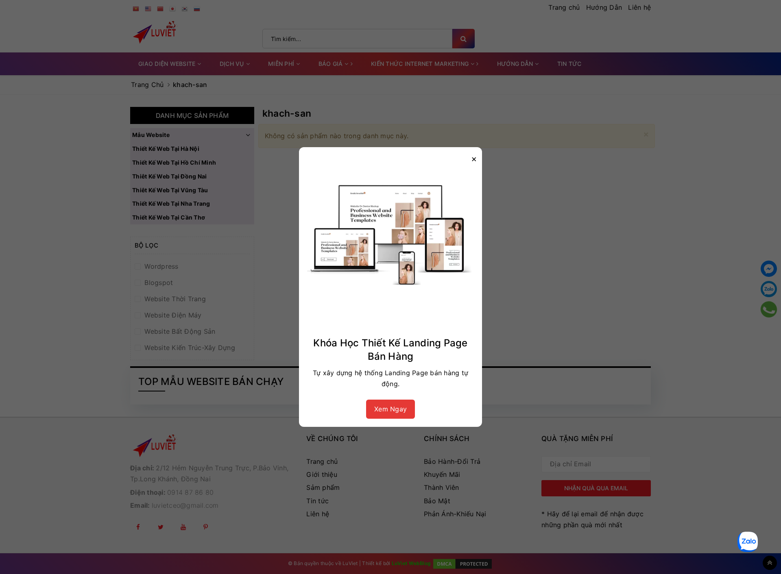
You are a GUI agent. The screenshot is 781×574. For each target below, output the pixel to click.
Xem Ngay (390, 409)
